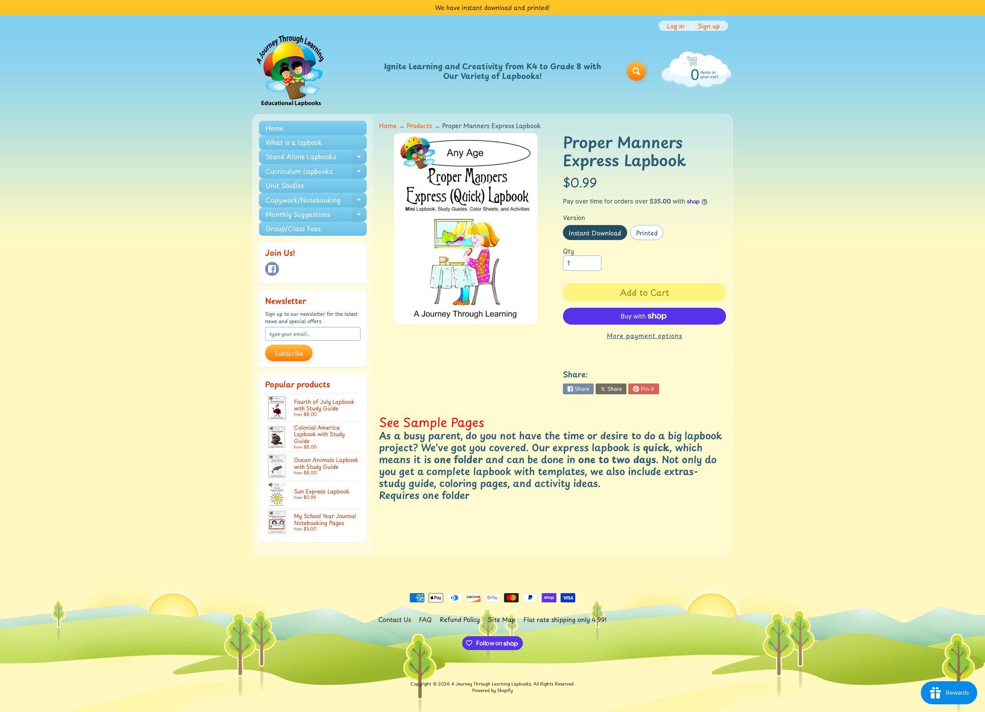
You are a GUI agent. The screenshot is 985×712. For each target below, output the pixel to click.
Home (274, 128)
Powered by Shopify (492, 690)
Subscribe (288, 353)
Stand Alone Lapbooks (316, 158)
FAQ (425, 619)
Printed (649, 234)
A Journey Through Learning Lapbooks (491, 683)
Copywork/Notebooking (316, 201)
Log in (675, 26)
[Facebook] (272, 269)
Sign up (709, 26)
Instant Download (598, 234)
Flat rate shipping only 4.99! (565, 619)
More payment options (644, 335)
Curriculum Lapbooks (316, 172)
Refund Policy (460, 619)
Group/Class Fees (293, 228)
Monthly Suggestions (316, 215)
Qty (568, 250)
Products (419, 125)
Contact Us (394, 619)
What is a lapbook (293, 142)
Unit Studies (284, 185)
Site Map (501, 619)
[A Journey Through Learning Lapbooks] (290, 71)
